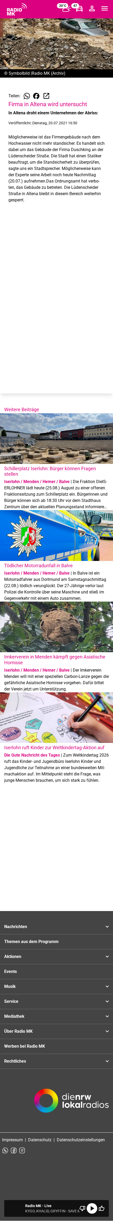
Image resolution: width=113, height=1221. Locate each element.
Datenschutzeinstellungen (81, 1139)
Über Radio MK (18, 1031)
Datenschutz (40, 1139)
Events (10, 971)
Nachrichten (15, 926)
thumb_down (82, 1208)
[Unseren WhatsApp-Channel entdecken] (5, 1150)
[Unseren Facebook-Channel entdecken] (14, 1150)
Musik (10, 986)
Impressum (12, 1139)
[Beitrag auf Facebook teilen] (36, 96)
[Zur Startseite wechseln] (16, 9)
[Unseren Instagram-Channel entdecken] (22, 1150)
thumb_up (101, 1208)
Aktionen (12, 956)
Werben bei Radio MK (24, 1046)
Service (11, 1001)
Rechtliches (15, 1061)
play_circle (92, 1208)
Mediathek (14, 1016)
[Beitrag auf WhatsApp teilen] (27, 96)
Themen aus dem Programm (31, 941)
